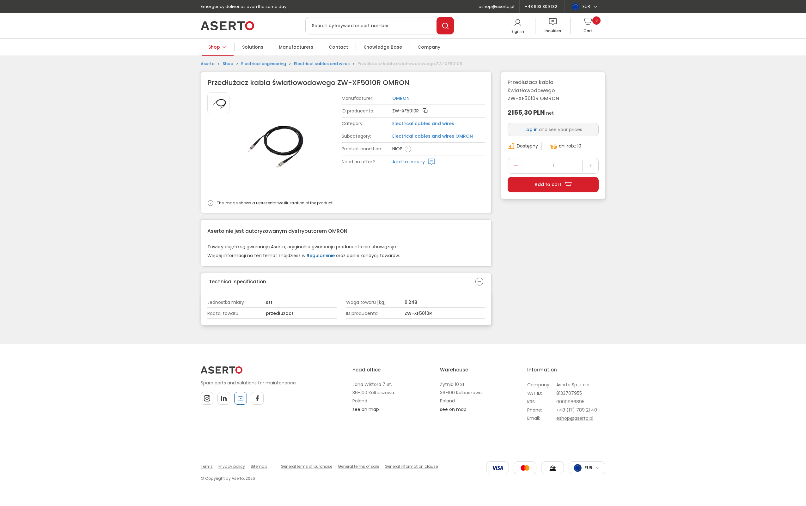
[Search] (445, 25)
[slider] (289, 144)
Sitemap (259, 466)
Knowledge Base (382, 47)
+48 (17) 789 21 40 (576, 410)
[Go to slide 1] (218, 103)
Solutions (252, 47)
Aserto (208, 64)
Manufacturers (296, 47)
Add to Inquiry (408, 162)
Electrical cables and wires (322, 64)
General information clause (411, 466)
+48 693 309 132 (541, 6)
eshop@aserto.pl (496, 6)
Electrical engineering (263, 64)
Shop (214, 47)
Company (429, 47)
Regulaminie (321, 255)
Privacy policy (231, 466)
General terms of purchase (306, 466)
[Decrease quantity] (516, 165)
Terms (207, 466)
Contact (338, 47)
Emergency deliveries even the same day (243, 6)
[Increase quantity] (590, 165)
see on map (365, 409)
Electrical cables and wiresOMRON (432, 136)
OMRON (401, 98)
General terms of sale (358, 466)
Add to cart (547, 184)
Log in (531, 129)
